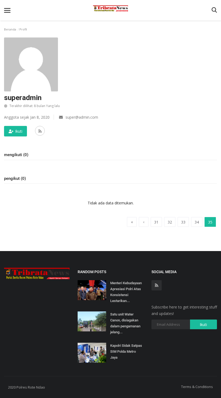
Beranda (10, 29)
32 (170, 222)
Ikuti (18, 131)
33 (183, 222)
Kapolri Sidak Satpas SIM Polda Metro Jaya (126, 351)
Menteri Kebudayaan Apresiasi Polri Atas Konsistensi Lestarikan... (126, 292)
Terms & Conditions (197, 386)
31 (156, 222)
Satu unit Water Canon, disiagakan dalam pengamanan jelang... (125, 323)
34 (197, 222)
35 (210, 222)
